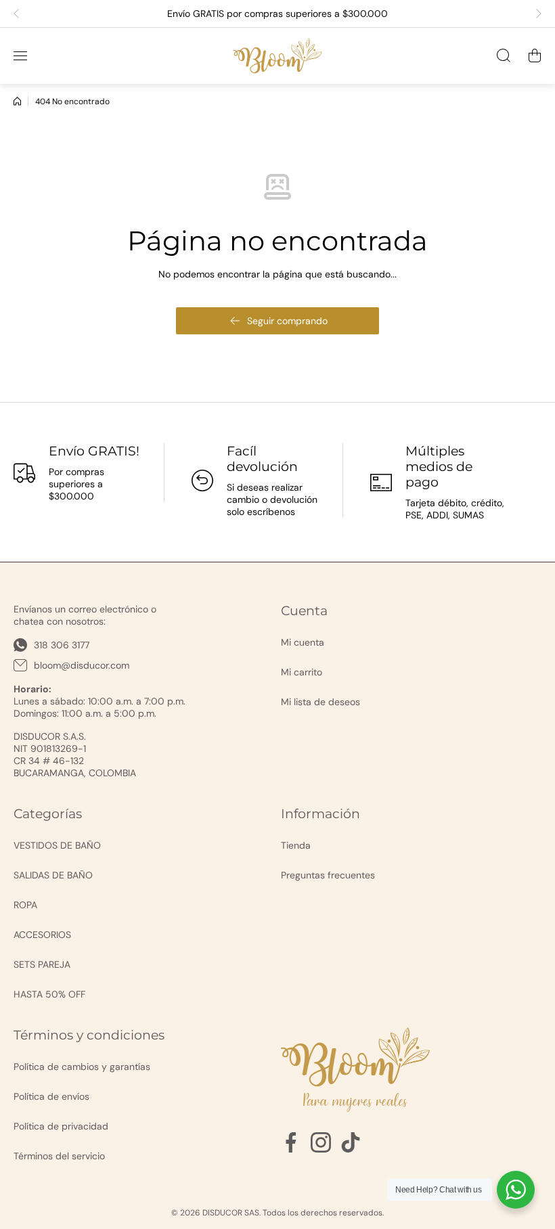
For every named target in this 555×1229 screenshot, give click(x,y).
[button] (20, 13)
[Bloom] (277, 56)
